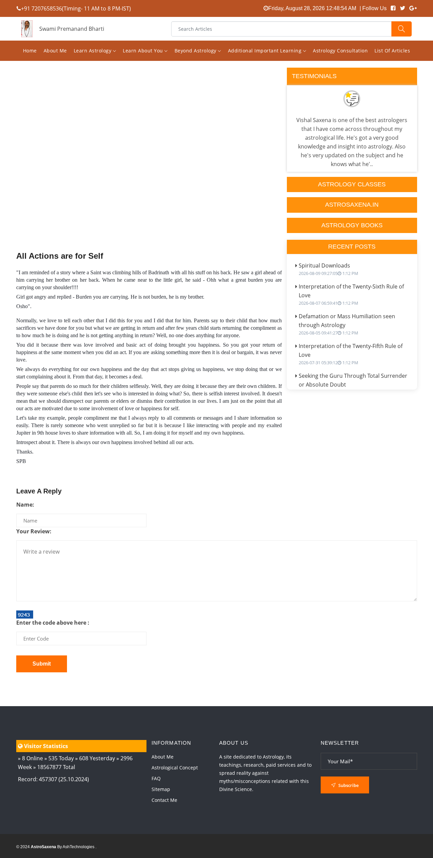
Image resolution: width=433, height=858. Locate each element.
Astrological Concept (175, 767)
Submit (41, 664)
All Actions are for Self (59, 255)
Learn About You (143, 50)
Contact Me (164, 800)
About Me (55, 50)
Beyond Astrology (196, 50)
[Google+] (413, 8)
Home (30, 50)
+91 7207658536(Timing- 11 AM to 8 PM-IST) (76, 8)
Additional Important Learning (265, 50)
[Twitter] (402, 8)
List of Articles (392, 50)
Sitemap (161, 789)
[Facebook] (393, 8)
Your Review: (33, 531)
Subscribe (348, 785)
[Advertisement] (149, 173)
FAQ (156, 778)
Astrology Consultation (340, 50)
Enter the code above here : (52, 622)
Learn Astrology (93, 50)
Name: (25, 504)
